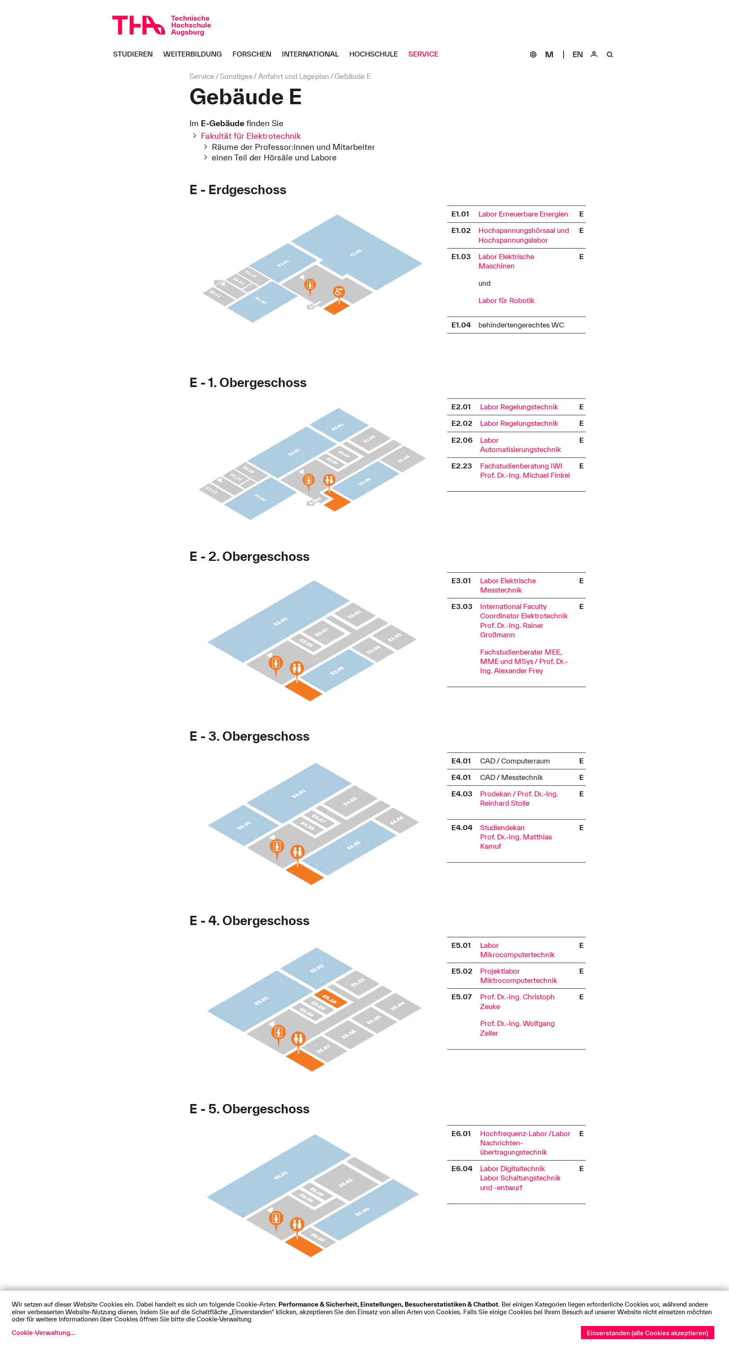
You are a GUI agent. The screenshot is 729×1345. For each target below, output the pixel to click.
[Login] (594, 54)
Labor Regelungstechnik (519, 407)
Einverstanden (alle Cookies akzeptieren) (647, 1333)
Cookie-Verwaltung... (43, 1332)
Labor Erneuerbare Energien (523, 214)
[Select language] (578, 54)
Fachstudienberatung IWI (521, 466)
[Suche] (610, 54)
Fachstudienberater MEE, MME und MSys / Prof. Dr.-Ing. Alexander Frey (524, 661)
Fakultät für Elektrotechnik (251, 136)
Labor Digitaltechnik (512, 1168)
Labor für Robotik (506, 300)
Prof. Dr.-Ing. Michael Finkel (525, 475)
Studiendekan (502, 827)
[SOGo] (533, 54)
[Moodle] (549, 54)
